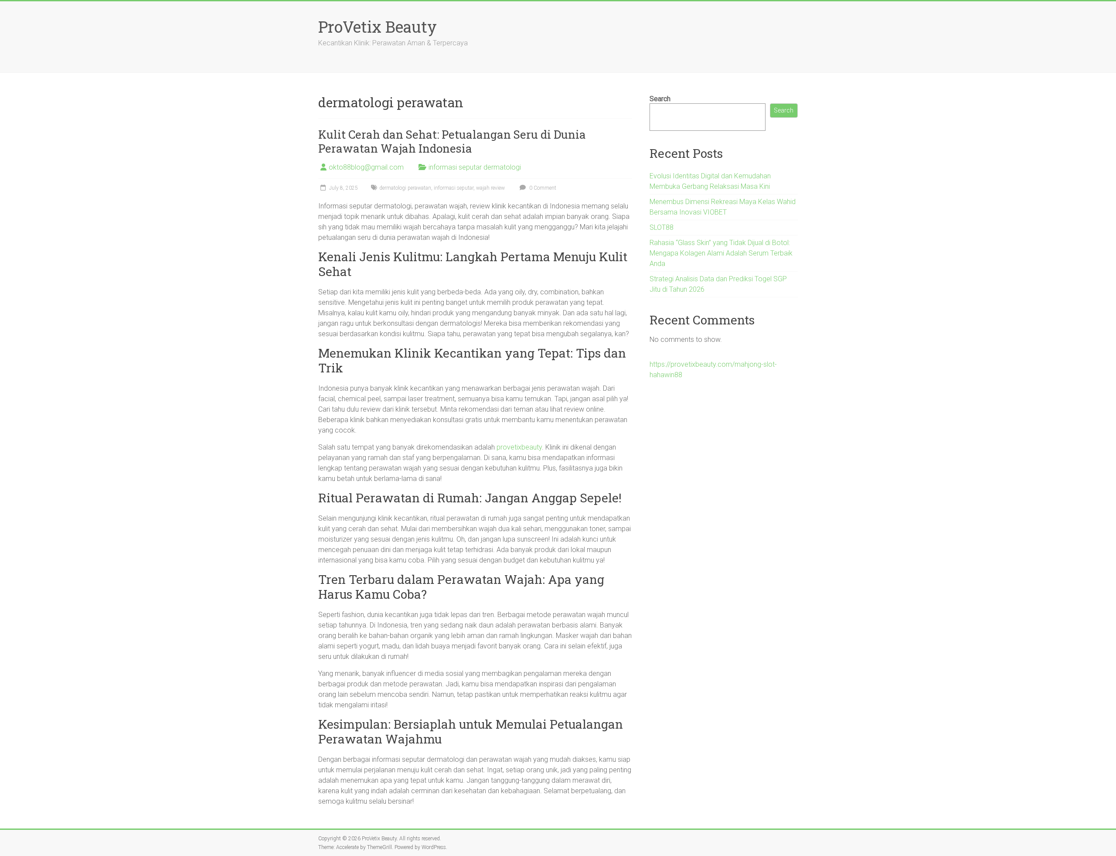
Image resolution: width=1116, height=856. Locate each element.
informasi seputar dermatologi (475, 167)
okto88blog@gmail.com (366, 167)
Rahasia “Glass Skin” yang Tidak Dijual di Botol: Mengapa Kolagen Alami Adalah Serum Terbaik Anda (721, 253)
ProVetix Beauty (377, 26)
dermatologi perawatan (405, 188)
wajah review (490, 188)
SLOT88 (662, 227)
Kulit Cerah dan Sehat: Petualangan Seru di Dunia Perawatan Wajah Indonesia (452, 141)
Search (660, 99)
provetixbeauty (519, 447)
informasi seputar (453, 188)
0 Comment (542, 188)
